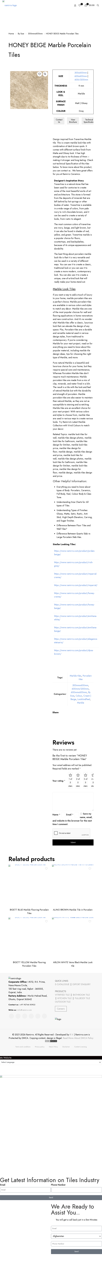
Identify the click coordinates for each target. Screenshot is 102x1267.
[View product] (46, 868)
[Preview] (46, 878)
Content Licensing (80, 1047)
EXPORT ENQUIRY (81, 984)
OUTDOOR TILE (63, 1001)
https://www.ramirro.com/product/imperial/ (75, 585)
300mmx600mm (35, 33)
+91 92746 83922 (27, 1004)
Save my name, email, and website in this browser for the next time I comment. (72, 819)
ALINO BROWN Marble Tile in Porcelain (72, 909)
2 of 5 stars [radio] (78, 782)
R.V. (72, 1034)
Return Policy (53, 1047)
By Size (21, 33)
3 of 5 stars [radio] (85, 782)
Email (69, 814)
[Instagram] (31, 1016)
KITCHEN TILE (64, 998)
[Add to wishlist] (46, 873)
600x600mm (81, 76)
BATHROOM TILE (81, 994)
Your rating (58, 780)
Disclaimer (66, 1047)
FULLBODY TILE (82, 998)
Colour (79, 695)
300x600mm (81, 72)
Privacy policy (39, 1047)
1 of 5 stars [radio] (70, 782)
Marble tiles (75, 675)
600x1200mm (81, 79)
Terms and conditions (22, 1047)
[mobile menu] (66, 5)
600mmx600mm (79, 692)
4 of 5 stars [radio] (93, 782)
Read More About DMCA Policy (78, 1038)
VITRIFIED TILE (62, 994)
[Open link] (24, 1016)
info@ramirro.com (25, 1010)
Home (11, 33)
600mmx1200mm (80, 688)
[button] (45, 73)
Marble (80, 702)
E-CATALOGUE (62, 984)
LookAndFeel (83, 699)
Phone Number (58, 1184)
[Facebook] (11, 1016)
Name (56, 814)
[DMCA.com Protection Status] (51, 1041)
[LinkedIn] (18, 1016)
